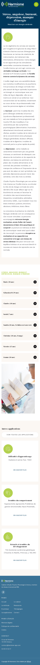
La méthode (5, 605)
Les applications (6, 613)
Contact (16, 613)
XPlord (29, 661)
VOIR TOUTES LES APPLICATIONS (20, 435)
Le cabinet (17, 602)
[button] (36, 4)
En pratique (5, 609)
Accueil (3, 602)
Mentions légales (6, 623)
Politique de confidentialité (10, 626)
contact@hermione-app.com (10, 645)
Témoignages (18, 609)
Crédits (3, 630)
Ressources (17, 605)
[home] (12, 4)
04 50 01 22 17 (6, 649)
